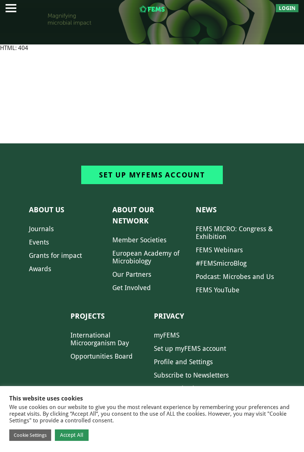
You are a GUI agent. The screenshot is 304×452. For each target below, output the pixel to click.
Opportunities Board (101, 356)
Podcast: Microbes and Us (235, 276)
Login (287, 8)
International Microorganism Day (99, 339)
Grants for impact (55, 255)
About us (46, 209)
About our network (133, 215)
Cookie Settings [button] (30, 435)
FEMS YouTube (217, 290)
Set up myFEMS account (152, 174)
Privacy (169, 316)
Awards (40, 269)
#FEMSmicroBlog (221, 263)
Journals (41, 229)
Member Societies (139, 240)
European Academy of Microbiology (145, 257)
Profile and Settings (183, 362)
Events (39, 242)
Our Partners (131, 274)
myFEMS (166, 335)
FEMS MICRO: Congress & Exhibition (234, 232)
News (206, 209)
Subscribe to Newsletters (191, 375)
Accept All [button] (71, 435)
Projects (87, 316)
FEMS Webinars (219, 250)
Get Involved (131, 288)
